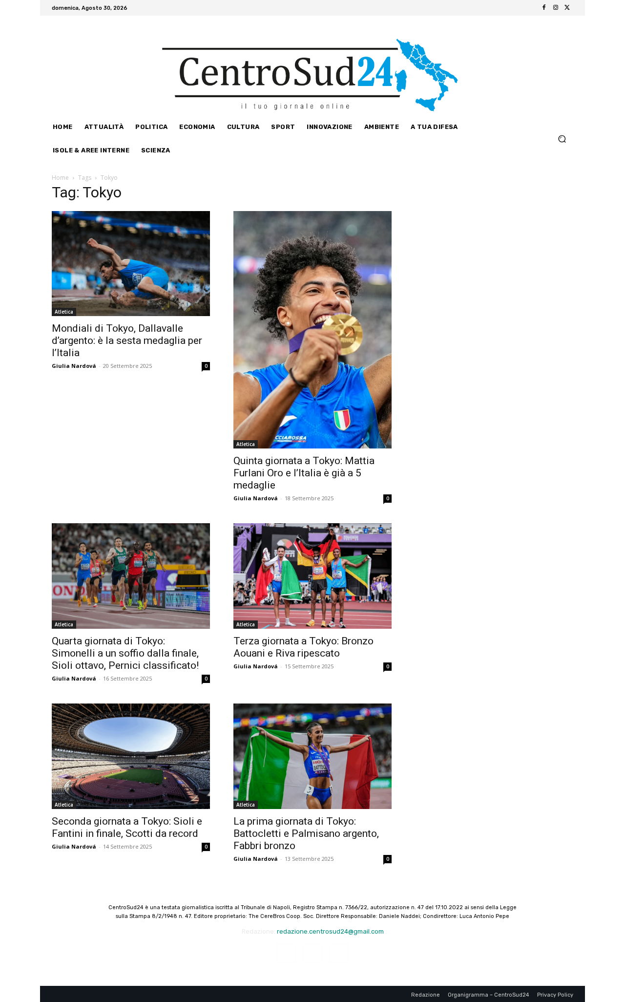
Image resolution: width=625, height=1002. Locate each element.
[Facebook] (544, 8)
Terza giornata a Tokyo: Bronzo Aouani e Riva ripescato (303, 647)
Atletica (64, 311)
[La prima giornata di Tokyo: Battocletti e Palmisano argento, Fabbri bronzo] (312, 756)
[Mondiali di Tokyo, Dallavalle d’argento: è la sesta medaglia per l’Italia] (131, 264)
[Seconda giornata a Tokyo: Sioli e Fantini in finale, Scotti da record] (131, 756)
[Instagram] (556, 8)
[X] (567, 8)
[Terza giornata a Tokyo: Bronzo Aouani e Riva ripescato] (312, 576)
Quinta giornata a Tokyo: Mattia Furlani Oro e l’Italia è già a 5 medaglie (304, 473)
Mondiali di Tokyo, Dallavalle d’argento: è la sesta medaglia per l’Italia (127, 340)
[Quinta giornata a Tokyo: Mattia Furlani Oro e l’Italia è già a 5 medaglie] (312, 329)
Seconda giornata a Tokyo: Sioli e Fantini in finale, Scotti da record (127, 827)
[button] (561, 138)
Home (60, 177)
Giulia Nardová (74, 365)
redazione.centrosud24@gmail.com (330, 931)
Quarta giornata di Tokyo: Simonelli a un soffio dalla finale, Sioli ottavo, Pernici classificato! (125, 653)
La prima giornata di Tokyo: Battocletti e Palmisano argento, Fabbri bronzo (306, 833)
